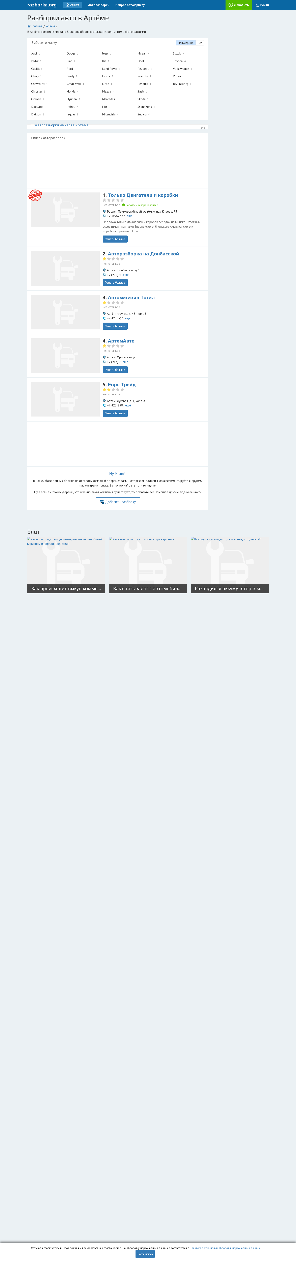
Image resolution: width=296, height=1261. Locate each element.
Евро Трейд (122, 384)
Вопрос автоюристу (130, 5)
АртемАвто (121, 341)
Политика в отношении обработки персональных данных (225, 1248)
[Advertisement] (117, 165)
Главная (37, 26)
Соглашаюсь (145, 1254)
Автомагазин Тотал (131, 297)
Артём (50, 26)
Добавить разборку (120, 501)
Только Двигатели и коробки (143, 195)
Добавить (241, 5)
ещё (129, 216)
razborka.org (42, 4)
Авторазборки (98, 5)
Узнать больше (115, 239)
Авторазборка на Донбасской (143, 253)
